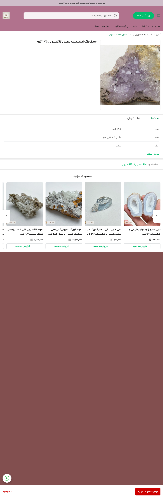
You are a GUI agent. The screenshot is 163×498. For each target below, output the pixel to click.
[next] (6, 216)
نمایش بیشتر (153, 154)
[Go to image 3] (126, 107)
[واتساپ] (7, 478)
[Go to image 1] (133, 107)
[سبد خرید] (158, 16)
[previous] (157, 216)
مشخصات (154, 118)
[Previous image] (105, 75)
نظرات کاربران (134, 118)
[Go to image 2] (129, 107)
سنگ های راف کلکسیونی (120, 34)
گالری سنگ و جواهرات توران (147, 34)
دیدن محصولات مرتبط (148, 491)
